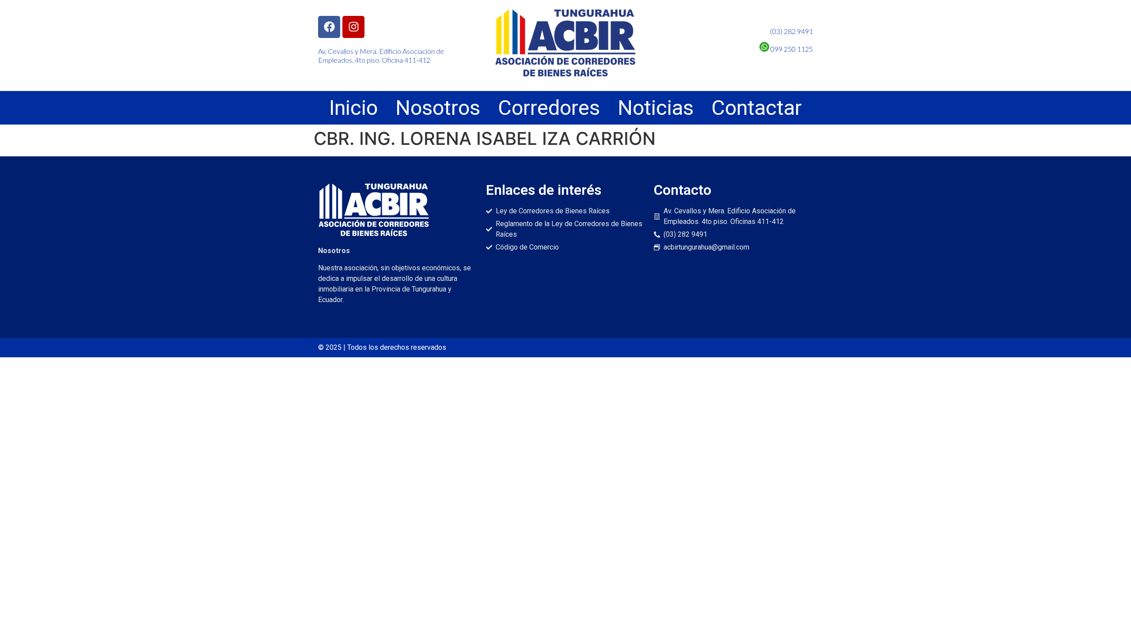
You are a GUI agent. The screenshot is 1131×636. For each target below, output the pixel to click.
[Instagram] (353, 27)
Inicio (353, 108)
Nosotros (437, 108)
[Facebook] (329, 27)
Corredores (549, 108)
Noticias (656, 108)
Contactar (756, 108)
